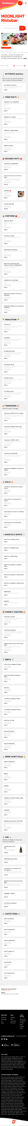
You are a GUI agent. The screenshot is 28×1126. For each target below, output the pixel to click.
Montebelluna (4, 1064)
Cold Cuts (18, 1086)
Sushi (2, 1112)
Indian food (18, 1095)
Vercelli (23, 1067)
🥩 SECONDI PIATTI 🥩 (19, 65)
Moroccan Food (15, 1102)
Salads (20, 1109)
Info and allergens (6, 990)
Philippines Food (5, 1105)
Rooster (16, 1109)
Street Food (23, 1111)
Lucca (2, 1063)
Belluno (18, 1057)
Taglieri (12, 1078)
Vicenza (3, 1069)
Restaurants (10, 1109)
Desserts (3, 1089)
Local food (17, 1098)
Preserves (3, 1108)
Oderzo (10, 1064)
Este (21, 1060)
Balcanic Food (12, 1081)
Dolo (19, 1060)
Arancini (21, 1080)
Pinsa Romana (17, 1105)
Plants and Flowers (6, 1106)
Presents (21, 1106)
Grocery (3, 1095)
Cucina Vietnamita (5, 1078)
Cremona (14, 1060)
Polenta (16, 1106)
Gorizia (7, 1061)
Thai (14, 1112)
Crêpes (6, 1088)
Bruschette (16, 1077)
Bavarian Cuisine (21, 1081)
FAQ (11, 1019)
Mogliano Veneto (21, 1063)
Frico (14, 1091)
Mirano (15, 1063)
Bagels (3, 1081)
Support (12, 1017)
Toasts (20, 1112)
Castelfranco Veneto (17, 1058)
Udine (19, 1067)
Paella (21, 1102)
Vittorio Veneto (9, 1069)
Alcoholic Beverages (6, 1080)
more (25, 58)
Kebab (16, 1078)
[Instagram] (2, 1039)
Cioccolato (3, 1077)
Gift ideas (19, 1092)
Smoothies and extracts (14, 1111)
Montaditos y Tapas (6, 1102)
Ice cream (12, 1095)
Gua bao (8, 1095)
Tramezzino (4, 1114)
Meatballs (11, 1100)
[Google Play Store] (15, 1045)
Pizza (23, 1105)
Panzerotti (17, 1103)
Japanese (3, 1097)
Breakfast (9, 1083)
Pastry (21, 1103)
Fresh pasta (9, 1091)
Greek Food (13, 1094)
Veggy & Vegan (11, 1114)
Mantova (7, 1063)
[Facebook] (4, 1039)
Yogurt (22, 1114)
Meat (7, 1100)
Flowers (22, 1089)
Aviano (3, 1057)
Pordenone (9, 1066)
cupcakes (20, 1088)
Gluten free (22, 1077)
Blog (2, 1023)
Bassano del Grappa (10, 1057)
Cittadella (3, 1060)
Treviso (15, 1067)
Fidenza (3, 1061)
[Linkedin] (6, 1039)
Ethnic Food (14, 1089)
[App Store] (5, 1045)
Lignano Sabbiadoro (18, 1061)
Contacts (13, 1021)
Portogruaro (15, 1066)
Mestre (11, 1063)
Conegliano (9, 1060)
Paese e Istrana (16, 1064)
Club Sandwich (7, 1086)
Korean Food (10, 1097)
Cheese (18, 1085)
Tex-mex (10, 1112)
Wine (16, 1114)
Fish (19, 1089)
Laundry (22, 1097)
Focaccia (3, 1091)
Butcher (5, 1085)
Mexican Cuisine (18, 1100)
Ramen (8, 1108)
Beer (2, 1083)
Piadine (11, 1105)
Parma (22, 1064)
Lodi (25, 1061)
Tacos (6, 1112)
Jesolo (11, 1061)
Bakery (6, 1081)
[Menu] (26, 3)
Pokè (12, 1106)
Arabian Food (15, 1080)
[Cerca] (22, 28)
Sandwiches (4, 1111)
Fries (17, 1091)
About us (3, 1017)
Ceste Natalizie (11, 1085)
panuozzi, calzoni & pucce (7, 1103)
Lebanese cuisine (10, 1098)
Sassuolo (10, 1067)
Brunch (20, 1083)
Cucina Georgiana (12, 1088)
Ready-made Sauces (16, 1108)
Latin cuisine (17, 1097)
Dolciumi (8, 1089)
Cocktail (14, 1086)
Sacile (20, 1066)
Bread (5, 1083)
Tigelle (17, 1112)
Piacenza (3, 1066)
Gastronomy (13, 1092)
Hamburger (10, 1077)
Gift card (12, 1023)
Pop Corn (21, 1078)
